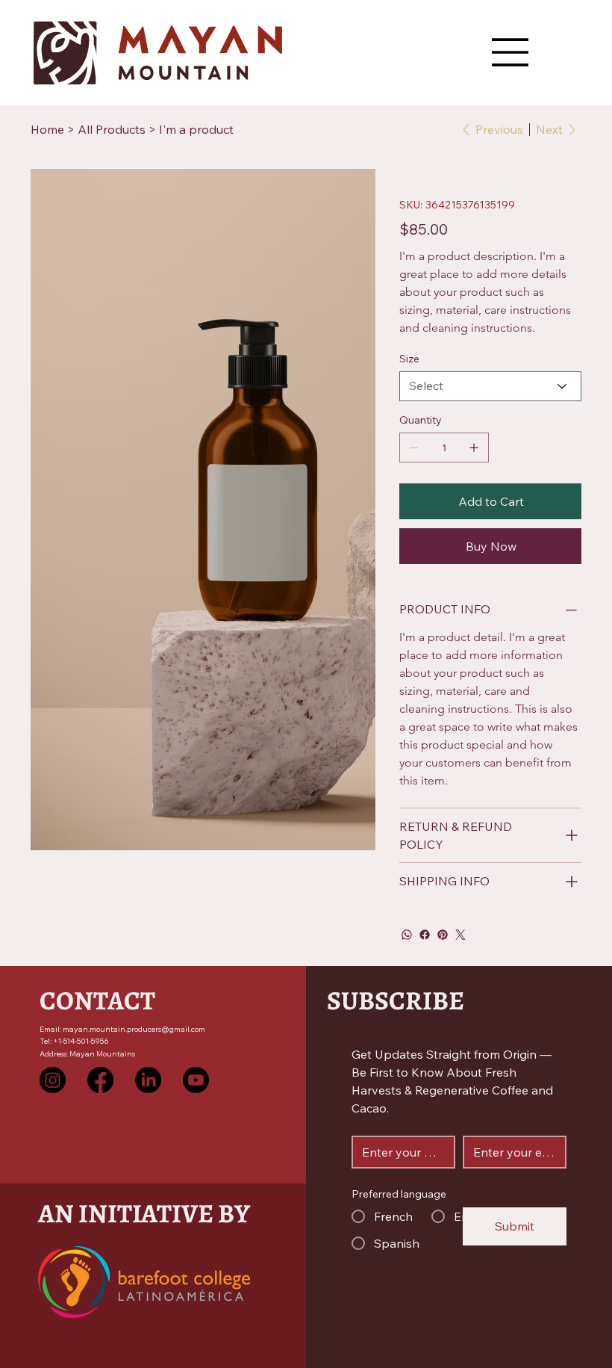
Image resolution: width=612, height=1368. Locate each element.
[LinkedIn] (148, 1080)
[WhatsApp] (406, 934)
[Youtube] (196, 1080)
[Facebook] (424, 934)
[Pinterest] (442, 934)
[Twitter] (460, 934)
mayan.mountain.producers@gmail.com (134, 1029)
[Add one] (474, 447)
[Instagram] (53, 1080)
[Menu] (510, 52)
